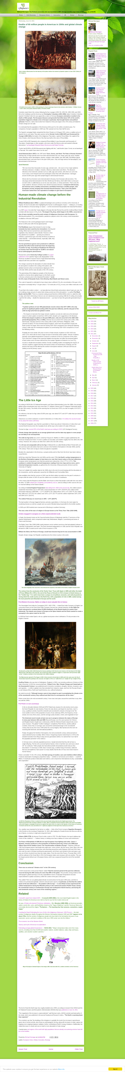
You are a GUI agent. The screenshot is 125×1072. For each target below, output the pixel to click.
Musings (81, 15)
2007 (92, 420)
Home (21, 15)
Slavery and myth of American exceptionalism (32, 924)
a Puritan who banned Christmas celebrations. (37, 903)
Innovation (57, 15)
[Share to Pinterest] (57, 1037)
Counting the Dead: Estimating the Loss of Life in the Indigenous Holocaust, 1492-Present (45, 912)
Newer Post (23, 1049)
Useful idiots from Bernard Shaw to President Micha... (97, 370)
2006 (92, 423)
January (94, 385)
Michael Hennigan (96, 32)
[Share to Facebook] (56, 1037)
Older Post (79, 1049)
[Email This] (50, 1037)
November (95, 338)
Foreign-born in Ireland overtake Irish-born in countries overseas (101, 214)
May (93, 375)
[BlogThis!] (52, 1037)
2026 (92, 321)
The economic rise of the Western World (31, 921)
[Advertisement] (69, 248)
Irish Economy (31, 15)
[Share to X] (54, 1037)
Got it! (115, 1069)
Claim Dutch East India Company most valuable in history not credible (101, 74)
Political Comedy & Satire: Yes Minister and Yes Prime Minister (101, 145)
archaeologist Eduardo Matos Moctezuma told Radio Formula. (45, 145)
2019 (92, 390)
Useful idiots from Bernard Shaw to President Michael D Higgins (101, 56)
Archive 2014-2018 (93, 307)
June (93, 351)
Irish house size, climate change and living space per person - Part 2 (101, 127)
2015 (92, 400)
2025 (92, 323)
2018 (92, 393)
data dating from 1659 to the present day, (58, 488)
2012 (92, 408)
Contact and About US (94, 312)
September (95, 343)
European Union (45, 15)
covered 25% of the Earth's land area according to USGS (45, 429)
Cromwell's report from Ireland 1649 (29, 898)
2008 (92, 418)
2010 (92, 413)
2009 (92, 415)
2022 (92, 331)
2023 (92, 328)
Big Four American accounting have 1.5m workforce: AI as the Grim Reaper (97, 109)
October (94, 341)
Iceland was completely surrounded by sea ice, (44, 482)
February (95, 382)
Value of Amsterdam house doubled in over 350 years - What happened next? (96, 238)
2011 (92, 410)
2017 (92, 395)
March (94, 380)
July (93, 348)
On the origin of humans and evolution (100, 176)
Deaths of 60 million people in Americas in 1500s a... (96, 362)
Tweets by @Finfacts (97, 301)
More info (61, 1069)
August (94, 346)
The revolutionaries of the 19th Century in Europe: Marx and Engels (101, 195)
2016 (92, 398)
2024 (92, 326)
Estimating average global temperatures (30, 928)
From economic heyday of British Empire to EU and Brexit (101, 162)
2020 (92, 388)
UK (65, 15)
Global (72, 15)
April (93, 377)
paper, (26, 210)
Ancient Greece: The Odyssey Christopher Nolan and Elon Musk (100, 91)
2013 (92, 405)
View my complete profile (95, 45)
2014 (92, 403)
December (95, 336)
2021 (92, 333)
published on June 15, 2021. (69, 1010)
